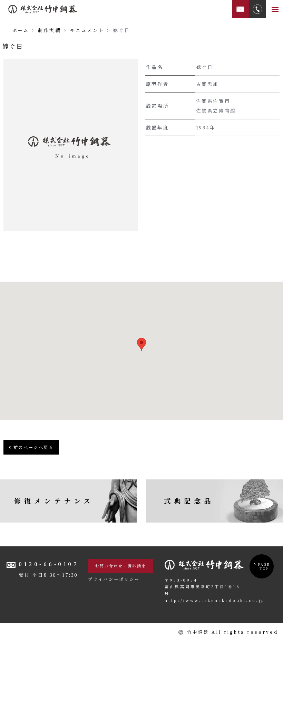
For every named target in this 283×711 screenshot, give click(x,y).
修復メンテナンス (54, 500)
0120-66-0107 (49, 563)
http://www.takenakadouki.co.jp (215, 600)
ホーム (20, 30)
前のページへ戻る (32, 447)
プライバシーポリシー (114, 579)
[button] (275, 9)
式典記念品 (189, 500)
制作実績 (49, 30)
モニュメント (87, 30)
